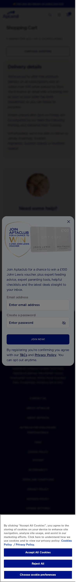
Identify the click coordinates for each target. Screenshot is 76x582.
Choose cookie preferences (38, 574)
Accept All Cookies (37, 552)
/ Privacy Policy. (24, 544)
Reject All (38, 563)
